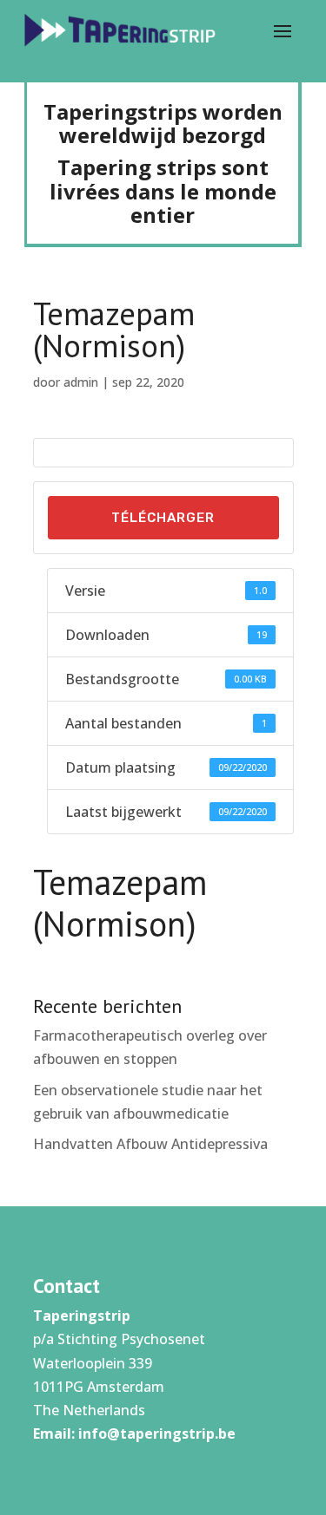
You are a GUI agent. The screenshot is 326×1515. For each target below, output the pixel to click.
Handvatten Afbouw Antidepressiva (150, 1143)
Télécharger (163, 518)
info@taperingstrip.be (157, 1433)
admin (80, 382)
